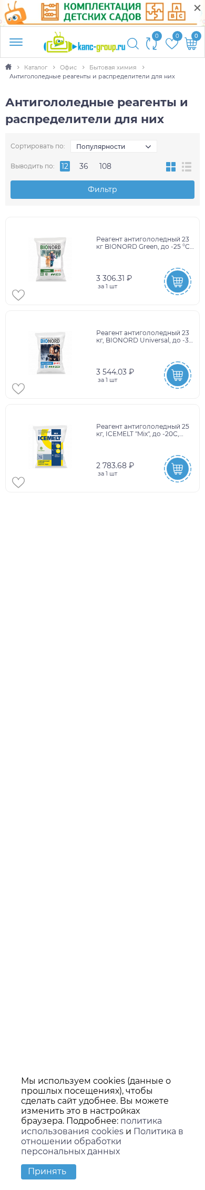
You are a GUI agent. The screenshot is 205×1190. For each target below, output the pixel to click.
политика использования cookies (91, 1126)
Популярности (100, 146)
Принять (47, 1171)
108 (105, 166)
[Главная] (9, 67)
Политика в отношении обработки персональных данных (102, 1141)
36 (83, 166)
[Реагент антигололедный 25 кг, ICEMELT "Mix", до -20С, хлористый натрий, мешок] (52, 448)
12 (65, 166)
